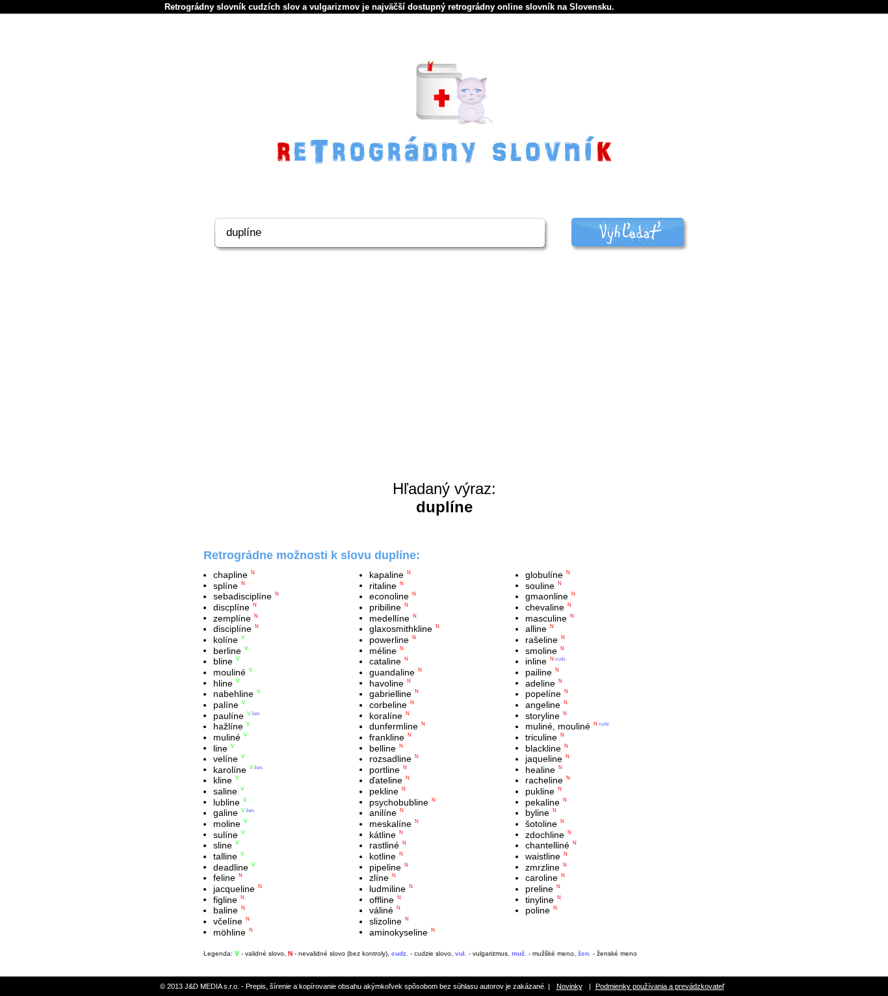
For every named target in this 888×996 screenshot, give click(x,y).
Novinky (569, 986)
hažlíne (228, 726)
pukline (540, 791)
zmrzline (542, 866)
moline (227, 824)
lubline (226, 801)
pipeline (385, 866)
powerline (389, 640)
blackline (543, 747)
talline (225, 856)
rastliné (384, 845)
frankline (386, 737)
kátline (382, 834)
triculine (541, 737)
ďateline (385, 780)
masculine (546, 617)
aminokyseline (398, 931)
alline (536, 628)
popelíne (543, 693)
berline (227, 650)
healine (540, 769)
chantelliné (547, 845)
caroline (541, 877)
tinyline (539, 899)
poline (537, 910)
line (220, 747)
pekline (383, 791)
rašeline (541, 640)
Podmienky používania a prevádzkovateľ (659, 986)
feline (224, 877)
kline (222, 780)
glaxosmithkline (400, 628)
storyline (542, 715)
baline (225, 910)
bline (223, 661)
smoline (541, 650)
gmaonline (546, 596)
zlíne (379, 877)
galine (225, 812)
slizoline (385, 921)
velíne (225, 759)
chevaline (544, 607)
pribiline (385, 607)
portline (384, 769)
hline (223, 682)
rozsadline (390, 759)
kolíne (225, 640)
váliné (381, 910)
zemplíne (232, 617)
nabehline (233, 693)
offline (381, 899)
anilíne (383, 812)
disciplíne (232, 628)
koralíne (385, 715)
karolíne (229, 769)
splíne (225, 585)
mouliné (229, 672)
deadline (230, 866)
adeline (540, 682)
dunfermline (393, 726)
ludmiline (387, 889)
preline (539, 889)
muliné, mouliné (557, 726)
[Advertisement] (444, 382)
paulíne (228, 715)
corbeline (388, 705)
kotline (382, 856)
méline (383, 650)
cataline (385, 661)
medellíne (389, 617)
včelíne (227, 921)
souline (540, 585)
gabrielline (390, 693)
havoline (386, 682)
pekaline (542, 801)
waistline (542, 856)
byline (537, 812)
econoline (389, 596)
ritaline (383, 585)
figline (225, 899)
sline (222, 845)
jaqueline (543, 759)
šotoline (541, 824)
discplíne (231, 607)
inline (536, 661)
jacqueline (234, 889)
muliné (227, 737)
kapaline (386, 575)
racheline (544, 780)
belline (382, 747)
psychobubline (398, 801)
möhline (229, 931)
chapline (230, 575)
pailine (538, 672)
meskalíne (390, 824)
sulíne (225, 834)
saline (225, 791)
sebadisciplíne (242, 596)
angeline (542, 705)
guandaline (392, 672)
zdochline (544, 834)
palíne (226, 705)
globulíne (544, 575)
